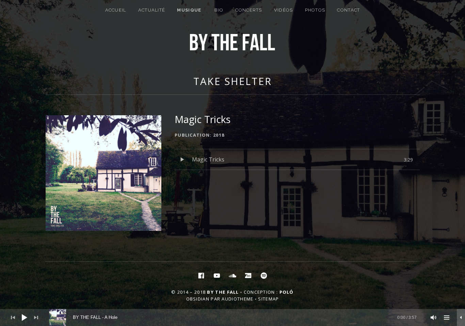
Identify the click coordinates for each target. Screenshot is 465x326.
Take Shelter (232, 81)
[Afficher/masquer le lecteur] (461, 317)
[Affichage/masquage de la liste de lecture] (446, 317)
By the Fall (223, 292)
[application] (232, 317)
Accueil (115, 10)
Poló (286, 292)
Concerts (248, 10)
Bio (218, 10)
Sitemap (268, 299)
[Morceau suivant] (36, 317)
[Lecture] (24, 317)
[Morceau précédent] (12, 317)
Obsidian (197, 299)
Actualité (151, 10)
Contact (348, 10)
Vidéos (283, 10)
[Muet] (433, 317)
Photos (315, 10)
